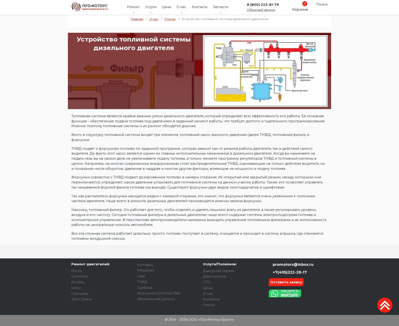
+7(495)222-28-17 (289, 272)
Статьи (209, 305)
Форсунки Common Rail (158, 293)
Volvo (76, 288)
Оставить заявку (286, 282)
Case (141, 276)
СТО (206, 282)
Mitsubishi (145, 270)
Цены (166, 7)
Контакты (199, 7)
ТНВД (142, 282)
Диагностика (214, 276)
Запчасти (220, 7)
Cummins (79, 276)
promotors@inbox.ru (293, 264)
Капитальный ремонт (156, 299)
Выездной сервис (219, 271)
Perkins (77, 282)
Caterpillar (80, 294)
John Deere (81, 299)
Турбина (144, 288)
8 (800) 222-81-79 (263, 5)
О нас (181, 7)
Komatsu (145, 265)
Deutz (76, 271)
